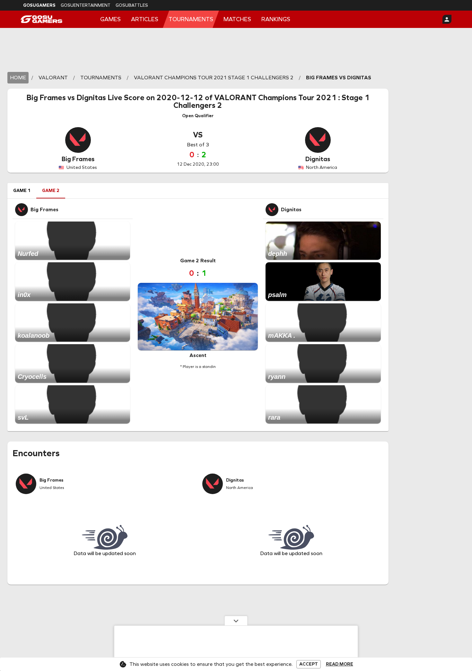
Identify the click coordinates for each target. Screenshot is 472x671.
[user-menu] (446, 19)
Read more (339, 664)
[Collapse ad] (236, 620)
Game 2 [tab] (50, 190)
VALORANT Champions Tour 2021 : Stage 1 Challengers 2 (271, 101)
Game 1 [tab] (22, 190)
